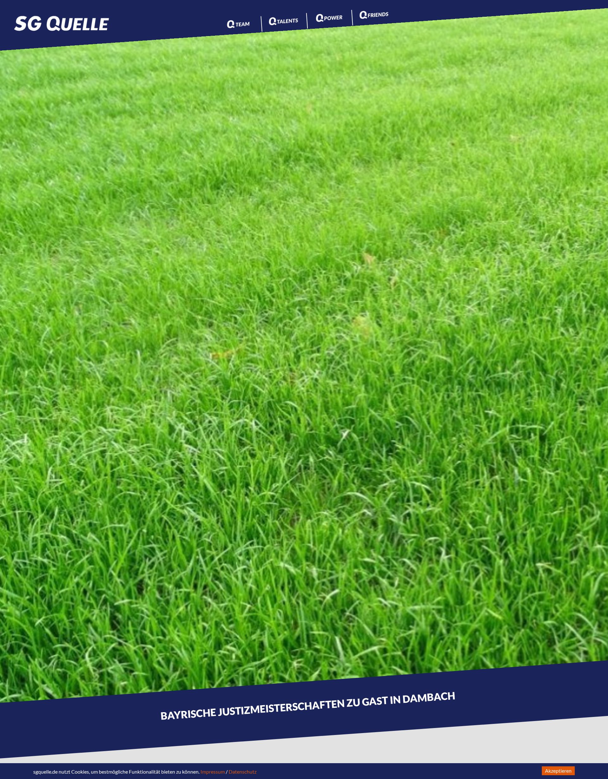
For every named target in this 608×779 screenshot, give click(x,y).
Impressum (212, 772)
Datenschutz (242, 772)
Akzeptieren (558, 771)
